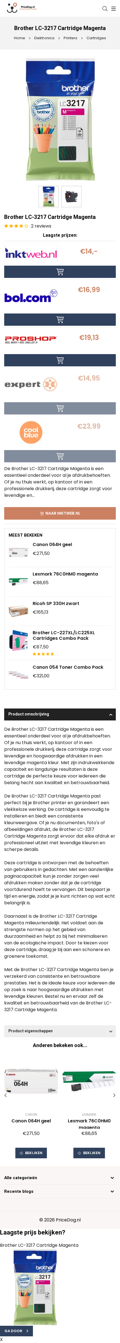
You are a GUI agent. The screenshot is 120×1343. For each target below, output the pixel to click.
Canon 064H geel (52, 544)
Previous (5, 1095)
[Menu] (113, 8)
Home (19, 38)
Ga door (13, 1331)
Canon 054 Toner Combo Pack (68, 667)
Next (114, 1095)
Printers (70, 38)
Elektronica (43, 38)
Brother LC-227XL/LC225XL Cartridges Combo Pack (64, 635)
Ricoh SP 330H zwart (56, 603)
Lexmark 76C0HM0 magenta (65, 574)
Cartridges (96, 38)
